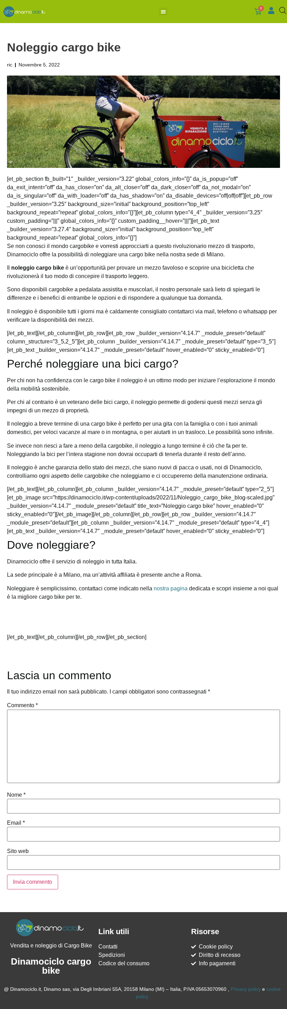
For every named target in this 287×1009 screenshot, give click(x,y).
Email (16, 823)
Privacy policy (246, 989)
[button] (163, 12)
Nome (16, 795)
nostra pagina (171, 588)
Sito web (18, 851)
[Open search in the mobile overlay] (281, 10)
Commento (22, 705)
